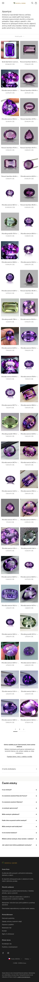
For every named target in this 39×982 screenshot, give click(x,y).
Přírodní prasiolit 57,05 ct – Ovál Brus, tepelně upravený (10, 234)
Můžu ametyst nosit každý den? (12, 826)
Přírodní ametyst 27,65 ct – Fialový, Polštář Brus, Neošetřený (29, 491)
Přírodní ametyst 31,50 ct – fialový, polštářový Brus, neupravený (29, 262)
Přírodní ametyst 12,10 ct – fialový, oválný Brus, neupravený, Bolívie (10, 634)
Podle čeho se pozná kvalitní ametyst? (14, 820)
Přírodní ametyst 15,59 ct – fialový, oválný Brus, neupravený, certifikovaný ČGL (10, 491)
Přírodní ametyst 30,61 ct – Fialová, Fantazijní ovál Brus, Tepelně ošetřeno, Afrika (29, 348)
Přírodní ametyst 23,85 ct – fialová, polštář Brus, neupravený (29, 405)
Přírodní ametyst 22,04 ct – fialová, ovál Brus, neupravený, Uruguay (29, 720)
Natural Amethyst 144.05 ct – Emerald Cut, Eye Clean (29, 62)
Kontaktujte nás (7, 944)
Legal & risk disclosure (23, 977)
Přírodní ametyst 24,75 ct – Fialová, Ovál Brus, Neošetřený (29, 463)
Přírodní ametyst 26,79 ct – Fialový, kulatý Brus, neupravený (10, 463)
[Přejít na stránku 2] (24, 729)
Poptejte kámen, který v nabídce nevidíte (19, 756)
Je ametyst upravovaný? (10, 808)
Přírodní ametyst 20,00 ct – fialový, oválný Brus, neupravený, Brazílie (9, 377)
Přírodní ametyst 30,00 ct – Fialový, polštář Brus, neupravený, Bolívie (29, 319)
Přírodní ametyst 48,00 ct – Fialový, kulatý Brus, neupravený (29, 176)
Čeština (27, 959)
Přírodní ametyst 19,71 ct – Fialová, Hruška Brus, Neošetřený (10, 520)
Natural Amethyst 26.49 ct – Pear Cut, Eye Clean (29, 291)
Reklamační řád (6, 928)
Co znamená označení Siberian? (12, 802)
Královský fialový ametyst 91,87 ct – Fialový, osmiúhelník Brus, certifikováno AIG (10, 62)
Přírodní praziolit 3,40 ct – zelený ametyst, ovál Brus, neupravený (29, 548)
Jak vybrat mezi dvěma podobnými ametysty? (17, 845)
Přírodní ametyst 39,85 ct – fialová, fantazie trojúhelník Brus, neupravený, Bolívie (10, 119)
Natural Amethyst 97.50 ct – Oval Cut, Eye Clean (10, 148)
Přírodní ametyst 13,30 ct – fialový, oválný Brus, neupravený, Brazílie (10, 720)
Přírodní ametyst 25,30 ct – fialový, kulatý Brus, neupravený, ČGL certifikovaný (10, 291)
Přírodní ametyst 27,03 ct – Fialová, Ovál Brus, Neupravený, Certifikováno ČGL (29, 377)
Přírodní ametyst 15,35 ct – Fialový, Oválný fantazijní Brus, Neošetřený (29, 663)
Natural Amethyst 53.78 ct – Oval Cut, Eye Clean (29, 119)
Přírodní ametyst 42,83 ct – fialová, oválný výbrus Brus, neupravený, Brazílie (10, 90)
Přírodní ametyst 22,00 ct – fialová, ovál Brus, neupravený (10, 577)
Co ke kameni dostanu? (9, 832)
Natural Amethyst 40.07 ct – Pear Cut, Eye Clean (29, 148)
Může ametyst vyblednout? (10, 814)
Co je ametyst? (7, 789)
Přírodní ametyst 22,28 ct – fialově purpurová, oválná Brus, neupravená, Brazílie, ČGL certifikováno (10, 262)
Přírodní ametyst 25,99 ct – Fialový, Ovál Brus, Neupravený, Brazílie (10, 348)
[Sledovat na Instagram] (8, 953)
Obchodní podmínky (8, 918)
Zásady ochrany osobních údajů (12, 921)
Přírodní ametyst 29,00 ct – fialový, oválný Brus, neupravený (29, 520)
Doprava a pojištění (8, 924)
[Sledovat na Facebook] (3, 953)
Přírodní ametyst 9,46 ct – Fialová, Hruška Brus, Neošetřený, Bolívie (29, 691)
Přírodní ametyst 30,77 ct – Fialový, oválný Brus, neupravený (10, 405)
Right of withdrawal (8, 934)
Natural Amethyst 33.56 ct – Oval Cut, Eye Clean (29, 205)
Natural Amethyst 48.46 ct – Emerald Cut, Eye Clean (10, 176)
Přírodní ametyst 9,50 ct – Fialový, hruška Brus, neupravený (10, 691)
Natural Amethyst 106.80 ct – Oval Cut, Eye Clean (29, 90)
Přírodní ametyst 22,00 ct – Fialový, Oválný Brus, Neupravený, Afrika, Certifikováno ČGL (29, 577)
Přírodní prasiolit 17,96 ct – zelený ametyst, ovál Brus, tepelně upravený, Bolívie (10, 434)
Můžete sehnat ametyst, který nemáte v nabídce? (18, 839)
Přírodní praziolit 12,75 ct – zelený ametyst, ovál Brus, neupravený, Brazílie (29, 634)
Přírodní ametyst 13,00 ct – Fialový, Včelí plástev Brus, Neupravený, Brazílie (10, 663)
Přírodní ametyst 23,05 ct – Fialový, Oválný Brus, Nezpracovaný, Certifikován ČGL (29, 234)
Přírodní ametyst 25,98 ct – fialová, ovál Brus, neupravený (29, 434)
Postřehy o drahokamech (10, 947)
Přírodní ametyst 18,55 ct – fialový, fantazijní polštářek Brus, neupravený (10, 606)
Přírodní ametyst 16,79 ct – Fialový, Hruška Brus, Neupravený (29, 606)
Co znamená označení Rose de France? (14, 796)
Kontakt (4, 931)
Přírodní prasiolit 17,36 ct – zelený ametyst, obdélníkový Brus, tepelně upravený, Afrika (10, 319)
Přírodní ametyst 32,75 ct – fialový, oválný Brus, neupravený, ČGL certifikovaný (10, 205)
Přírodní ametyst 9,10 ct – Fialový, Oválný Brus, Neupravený (10, 548)
